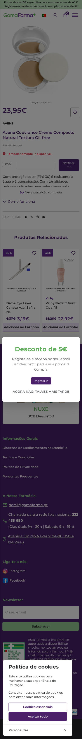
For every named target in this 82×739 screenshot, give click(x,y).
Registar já (41, 381)
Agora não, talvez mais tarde (41, 392)
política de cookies (48, 693)
